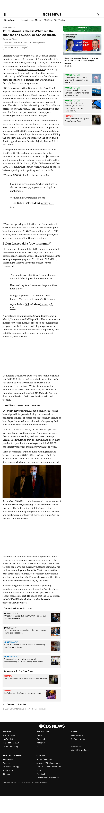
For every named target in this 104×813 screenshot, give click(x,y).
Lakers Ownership (10, 746)
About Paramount (44, 759)
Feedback (41, 774)
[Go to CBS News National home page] (52, 14)
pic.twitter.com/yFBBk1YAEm (40, 299)
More (30, 608)
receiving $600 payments (31, 69)
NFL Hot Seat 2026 (11, 743)
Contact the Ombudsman (48, 778)
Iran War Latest (9, 739)
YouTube (40, 735)
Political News (9, 735)
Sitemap (6, 774)
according (28, 504)
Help (39, 770)
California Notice (78, 739)
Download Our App (11, 767)
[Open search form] (98, 14)
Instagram (41, 743)
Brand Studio (8, 770)
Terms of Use (76, 746)
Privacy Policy (77, 735)
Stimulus (22, 704)
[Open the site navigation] (20, 14)
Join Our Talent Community (49, 767)
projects (18, 88)
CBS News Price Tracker (54, 20)
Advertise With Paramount (48, 763)
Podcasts (6, 763)
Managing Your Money (31, 20)
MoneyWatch (10, 20)
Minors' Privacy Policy (80, 750)
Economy (11, 704)
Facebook (41, 739)
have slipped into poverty (16, 414)
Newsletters (8, 759)
